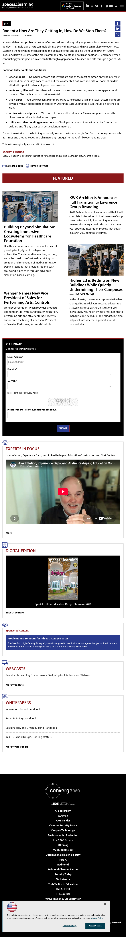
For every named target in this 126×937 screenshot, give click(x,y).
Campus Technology (63, 830)
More (9, 533)
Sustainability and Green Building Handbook (31, 727)
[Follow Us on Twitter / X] (92, 6)
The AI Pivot (63, 889)
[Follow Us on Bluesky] (96, 5)
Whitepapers (18, 702)
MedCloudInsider (63, 850)
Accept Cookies (95, 925)
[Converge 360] (63, 791)
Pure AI (63, 859)
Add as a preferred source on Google (73, 6)
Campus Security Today (63, 825)
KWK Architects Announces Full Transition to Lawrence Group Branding (93, 202)
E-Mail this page (14, 165)
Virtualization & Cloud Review (63, 898)
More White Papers (17, 746)
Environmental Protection (63, 835)
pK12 (6, 23)
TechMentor (63, 879)
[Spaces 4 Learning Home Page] (17, 5)
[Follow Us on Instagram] (106, 6)
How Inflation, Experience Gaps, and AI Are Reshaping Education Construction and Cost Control (60, 455)
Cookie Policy (97, 918)
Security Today (63, 874)
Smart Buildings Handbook (21, 718)
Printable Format (39, 165)
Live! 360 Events (63, 840)
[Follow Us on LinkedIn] (87, 5)
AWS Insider (63, 820)
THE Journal (63, 894)
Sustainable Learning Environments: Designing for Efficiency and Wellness (48, 675)
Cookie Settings (70, 925)
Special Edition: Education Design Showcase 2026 (63, 604)
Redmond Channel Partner (63, 869)
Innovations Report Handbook (23, 709)
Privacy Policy (31, 392)
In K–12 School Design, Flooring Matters (28, 737)
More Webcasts (15, 685)
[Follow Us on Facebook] (101, 5)
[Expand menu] (121, 6)
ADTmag (63, 815)
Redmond (63, 864)
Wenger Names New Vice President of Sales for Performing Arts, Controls (27, 297)
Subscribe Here (15, 612)
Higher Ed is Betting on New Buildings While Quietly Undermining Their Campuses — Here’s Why (96, 286)
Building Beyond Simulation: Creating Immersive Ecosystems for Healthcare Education (29, 233)
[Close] (105, 904)
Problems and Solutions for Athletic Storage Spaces (38, 638)
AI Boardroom (63, 810)
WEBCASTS (15, 668)
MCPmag (63, 845)
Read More (81, 646)
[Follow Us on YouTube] (111, 6)
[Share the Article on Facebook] (118, 23)
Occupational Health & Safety (63, 854)
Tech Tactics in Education (63, 884)
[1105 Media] (63, 803)
